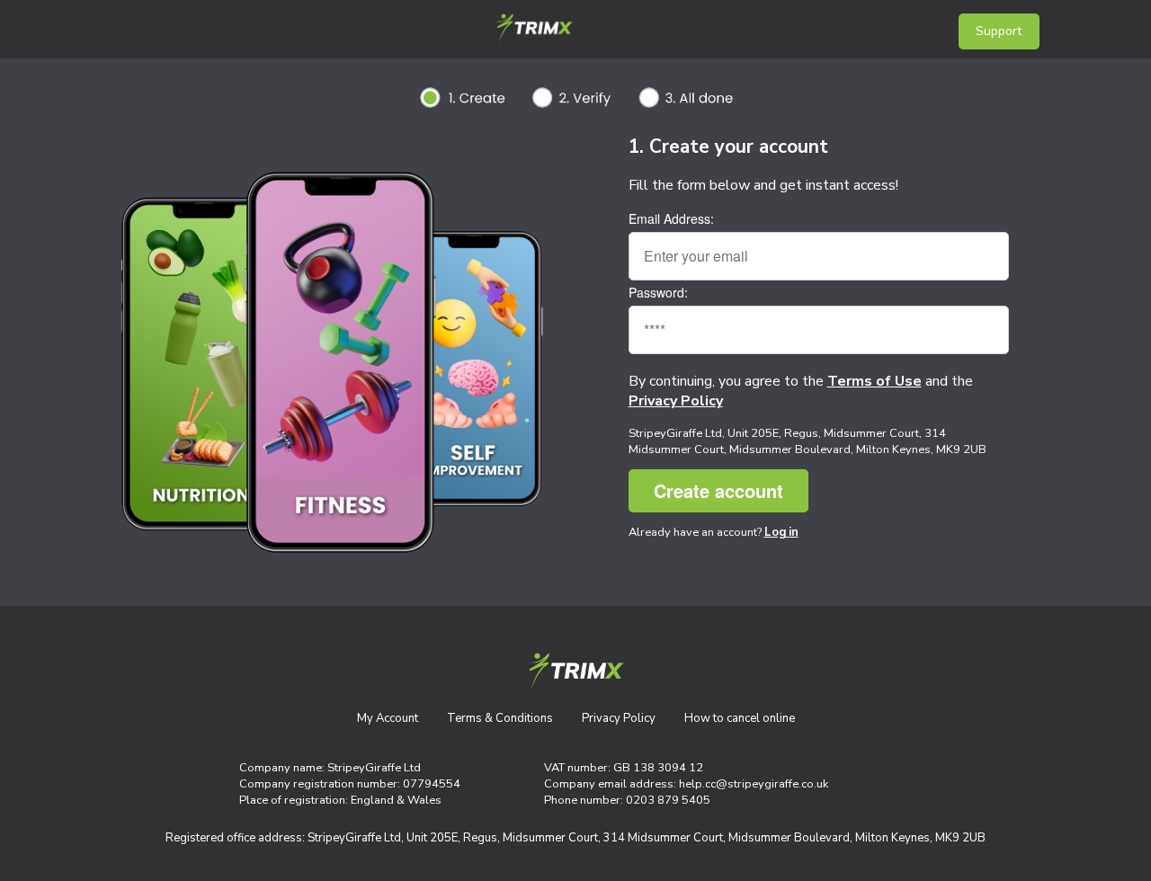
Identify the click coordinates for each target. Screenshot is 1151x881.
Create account (718, 490)
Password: (658, 292)
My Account (387, 718)
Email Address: (671, 218)
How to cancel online (739, 718)
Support (999, 31)
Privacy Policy (619, 718)
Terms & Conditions (500, 718)
